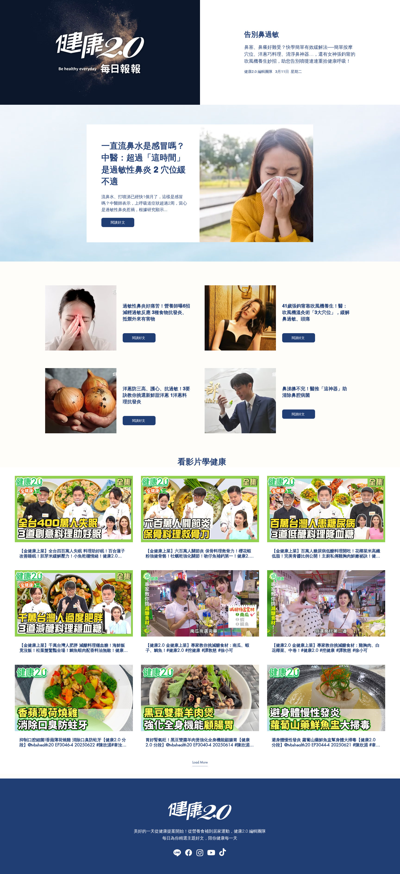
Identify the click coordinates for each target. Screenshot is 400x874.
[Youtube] (211, 852)
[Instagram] (199, 852)
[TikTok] (222, 852)
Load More (200, 762)
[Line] (177, 852)
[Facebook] (188, 852)
